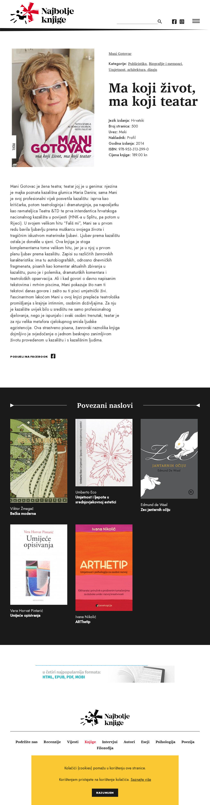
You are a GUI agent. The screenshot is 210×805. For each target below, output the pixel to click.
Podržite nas (27, 742)
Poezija (187, 742)
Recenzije (52, 742)
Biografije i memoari (165, 63)
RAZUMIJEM (105, 793)
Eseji (145, 742)
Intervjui (110, 742)
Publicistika (137, 63)
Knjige (90, 742)
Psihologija (165, 742)
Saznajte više (141, 779)
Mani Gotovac (120, 53)
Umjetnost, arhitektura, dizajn (133, 69)
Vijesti (73, 742)
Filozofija (105, 748)
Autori (129, 742)
